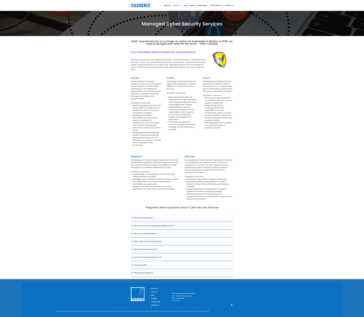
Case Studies (216, 5)
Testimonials (202, 5)
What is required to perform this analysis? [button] (148, 241)
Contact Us (229, 5)
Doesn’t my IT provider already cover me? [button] (147, 257)
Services (176, 5)
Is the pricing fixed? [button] (140, 265)
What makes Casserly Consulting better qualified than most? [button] (154, 225)
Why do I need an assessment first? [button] (145, 249)
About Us (167, 5)
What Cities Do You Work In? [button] (143, 273)
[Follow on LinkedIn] (231, 304)
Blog (185, 5)
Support (192, 5)
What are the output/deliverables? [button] (145, 233)
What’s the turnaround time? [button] (143, 218)
